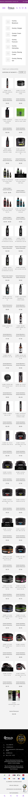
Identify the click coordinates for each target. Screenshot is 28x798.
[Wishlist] (22, 8)
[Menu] (4, 8)
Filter (21, 72)
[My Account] (20, 8)
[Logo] (11, 8)
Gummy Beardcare (20, 305)
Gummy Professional (7, 100)
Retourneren (14, 793)
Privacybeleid (13, 785)
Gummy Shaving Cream (20, 160)
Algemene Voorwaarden (14, 781)
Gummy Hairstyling (7, 128)
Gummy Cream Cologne (7, 246)
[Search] (17, 8)
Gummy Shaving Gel (20, 277)
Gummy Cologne (7, 188)
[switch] (24, 791)
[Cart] (25, 8)
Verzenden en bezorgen (14, 789)
